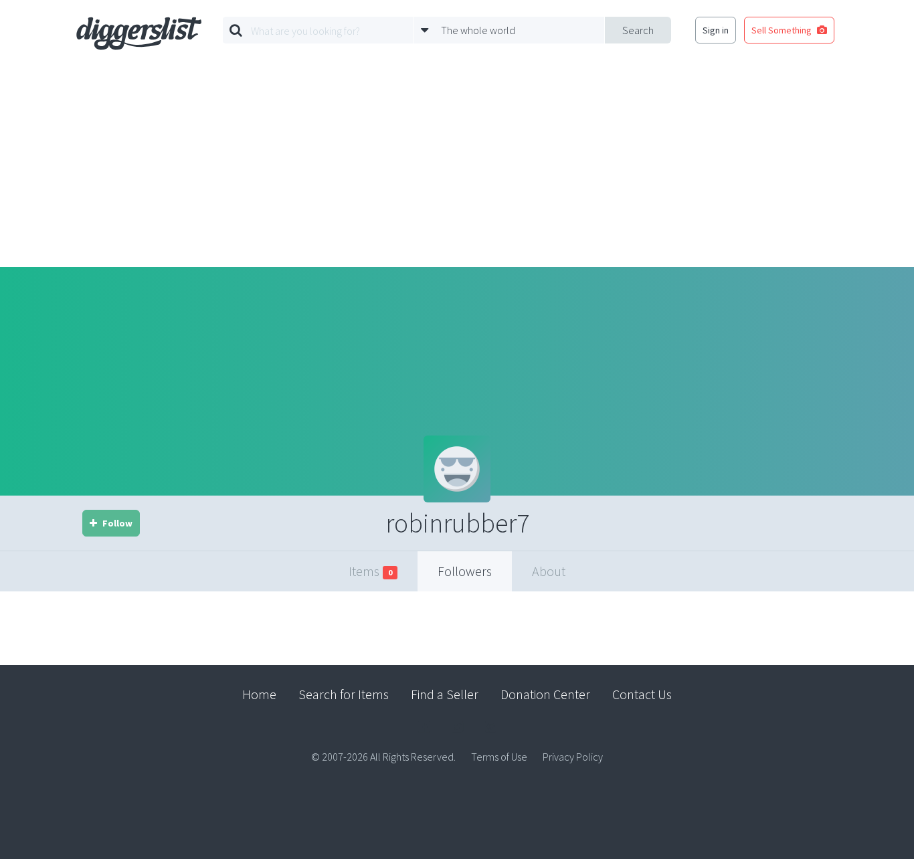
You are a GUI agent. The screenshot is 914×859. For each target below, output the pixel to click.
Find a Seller (444, 694)
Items (370, 571)
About (548, 571)
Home (259, 694)
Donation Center (545, 694)
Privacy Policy (573, 756)
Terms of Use (499, 756)
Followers (465, 571)
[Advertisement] (457, 166)
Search (638, 30)
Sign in (716, 30)
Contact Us (642, 694)
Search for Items (343, 694)
